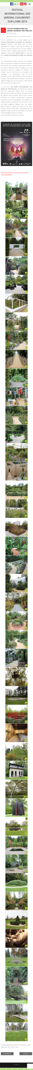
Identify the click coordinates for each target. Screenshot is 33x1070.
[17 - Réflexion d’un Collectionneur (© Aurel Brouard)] (16, 508)
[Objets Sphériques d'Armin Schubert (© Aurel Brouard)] (16, 957)
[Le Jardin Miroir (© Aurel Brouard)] (16, 901)
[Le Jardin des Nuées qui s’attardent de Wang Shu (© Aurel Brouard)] (16, 882)
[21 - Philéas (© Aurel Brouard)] (16, 602)
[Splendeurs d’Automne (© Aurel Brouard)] (16, 1032)
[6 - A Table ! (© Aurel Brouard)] (16, 303)
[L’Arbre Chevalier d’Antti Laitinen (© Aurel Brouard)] (16, 789)
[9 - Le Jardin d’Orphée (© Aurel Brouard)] (16, 359)
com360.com (16, 1064)
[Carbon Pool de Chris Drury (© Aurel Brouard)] (16, 695)
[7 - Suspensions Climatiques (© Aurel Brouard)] (16, 321)
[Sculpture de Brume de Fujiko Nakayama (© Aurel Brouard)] (16, 1013)
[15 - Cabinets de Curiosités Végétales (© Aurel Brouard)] (16, 471)
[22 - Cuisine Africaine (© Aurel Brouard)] (16, 620)
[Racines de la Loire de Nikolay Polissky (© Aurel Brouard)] (16, 994)
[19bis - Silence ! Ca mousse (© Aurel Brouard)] (16, 564)
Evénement (23, 36)
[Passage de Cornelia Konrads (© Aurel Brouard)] (16, 976)
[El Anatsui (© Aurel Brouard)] (16, 733)
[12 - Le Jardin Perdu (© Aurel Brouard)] (16, 415)
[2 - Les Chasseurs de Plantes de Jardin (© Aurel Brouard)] (16, 209)
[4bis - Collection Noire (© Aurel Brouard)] (16, 265)
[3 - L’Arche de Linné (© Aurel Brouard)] (16, 228)
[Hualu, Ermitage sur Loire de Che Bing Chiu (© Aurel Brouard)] (16, 751)
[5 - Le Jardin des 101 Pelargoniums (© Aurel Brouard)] (16, 284)
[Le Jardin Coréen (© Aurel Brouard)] (16, 845)
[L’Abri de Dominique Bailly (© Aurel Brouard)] (16, 770)
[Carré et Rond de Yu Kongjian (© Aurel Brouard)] (16, 714)
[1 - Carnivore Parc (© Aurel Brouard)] (16, 191)
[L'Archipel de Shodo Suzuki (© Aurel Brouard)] (16, 826)
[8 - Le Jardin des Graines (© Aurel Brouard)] (16, 340)
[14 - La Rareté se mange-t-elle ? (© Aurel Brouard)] (16, 452)
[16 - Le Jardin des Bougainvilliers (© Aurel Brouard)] (16, 490)
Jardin (28, 36)
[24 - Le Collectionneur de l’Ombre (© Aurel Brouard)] (16, 658)
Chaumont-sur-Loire (14, 36)
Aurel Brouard (12, 34)
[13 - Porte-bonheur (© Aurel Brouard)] (16, 434)
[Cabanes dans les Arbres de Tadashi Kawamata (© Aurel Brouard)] (16, 677)
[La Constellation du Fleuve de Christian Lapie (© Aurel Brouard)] (16, 807)
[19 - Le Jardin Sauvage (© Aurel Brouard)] (16, 546)
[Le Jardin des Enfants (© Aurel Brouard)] (16, 863)
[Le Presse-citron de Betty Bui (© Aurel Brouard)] (16, 919)
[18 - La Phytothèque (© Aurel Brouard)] (16, 527)
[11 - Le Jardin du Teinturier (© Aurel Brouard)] (16, 396)
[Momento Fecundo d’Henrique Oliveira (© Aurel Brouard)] (16, 938)
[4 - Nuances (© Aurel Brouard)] (16, 247)
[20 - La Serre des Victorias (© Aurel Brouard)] (16, 583)
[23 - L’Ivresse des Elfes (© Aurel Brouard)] (16, 639)
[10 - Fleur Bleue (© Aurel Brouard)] (16, 377)
